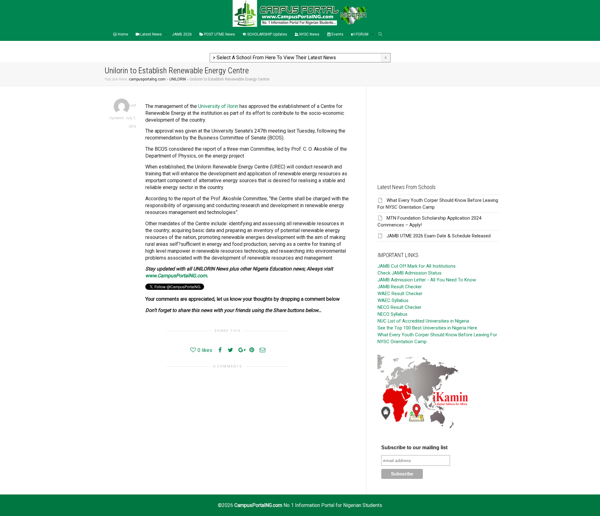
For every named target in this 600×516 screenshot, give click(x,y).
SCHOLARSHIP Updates (266, 34)
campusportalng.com (147, 79)
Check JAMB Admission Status (410, 273)
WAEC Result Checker (400, 293)
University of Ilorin (218, 106)
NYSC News (308, 34)
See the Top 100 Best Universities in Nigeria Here (427, 328)
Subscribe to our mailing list (414, 447)
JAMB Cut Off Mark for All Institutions (417, 266)
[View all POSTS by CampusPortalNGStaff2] (121, 106)
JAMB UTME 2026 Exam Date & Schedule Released (439, 236)
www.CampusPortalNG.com (176, 276)
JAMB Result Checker (400, 287)
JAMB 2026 (182, 34)
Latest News (151, 34)
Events (337, 34)
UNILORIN (177, 79)
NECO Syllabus (393, 314)
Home (122, 34)
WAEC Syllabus (393, 300)
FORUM (362, 34)
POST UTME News (219, 34)
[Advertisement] (439, 129)
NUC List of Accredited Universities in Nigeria (423, 321)
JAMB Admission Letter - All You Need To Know (427, 280)
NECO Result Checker (400, 307)
